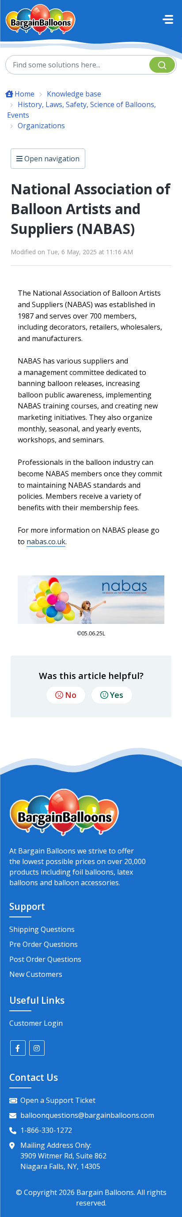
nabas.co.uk (46, 541)
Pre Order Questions (43, 944)
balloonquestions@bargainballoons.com (87, 1115)
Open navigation (51, 158)
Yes (116, 695)
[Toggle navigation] (168, 19)
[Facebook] (18, 1048)
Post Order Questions (45, 959)
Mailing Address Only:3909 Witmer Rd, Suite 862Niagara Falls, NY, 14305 (63, 1155)
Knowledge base (74, 94)
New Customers (35, 974)
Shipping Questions (42, 929)
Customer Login (36, 1023)
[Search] (162, 65)
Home (24, 94)
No (70, 695)
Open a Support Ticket (57, 1100)
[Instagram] (37, 1048)
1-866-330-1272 (46, 1130)
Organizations (41, 125)
